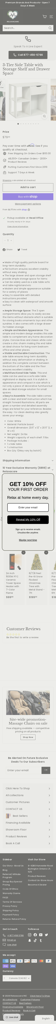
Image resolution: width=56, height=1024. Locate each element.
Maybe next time (28, 540)
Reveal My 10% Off (28, 519)
